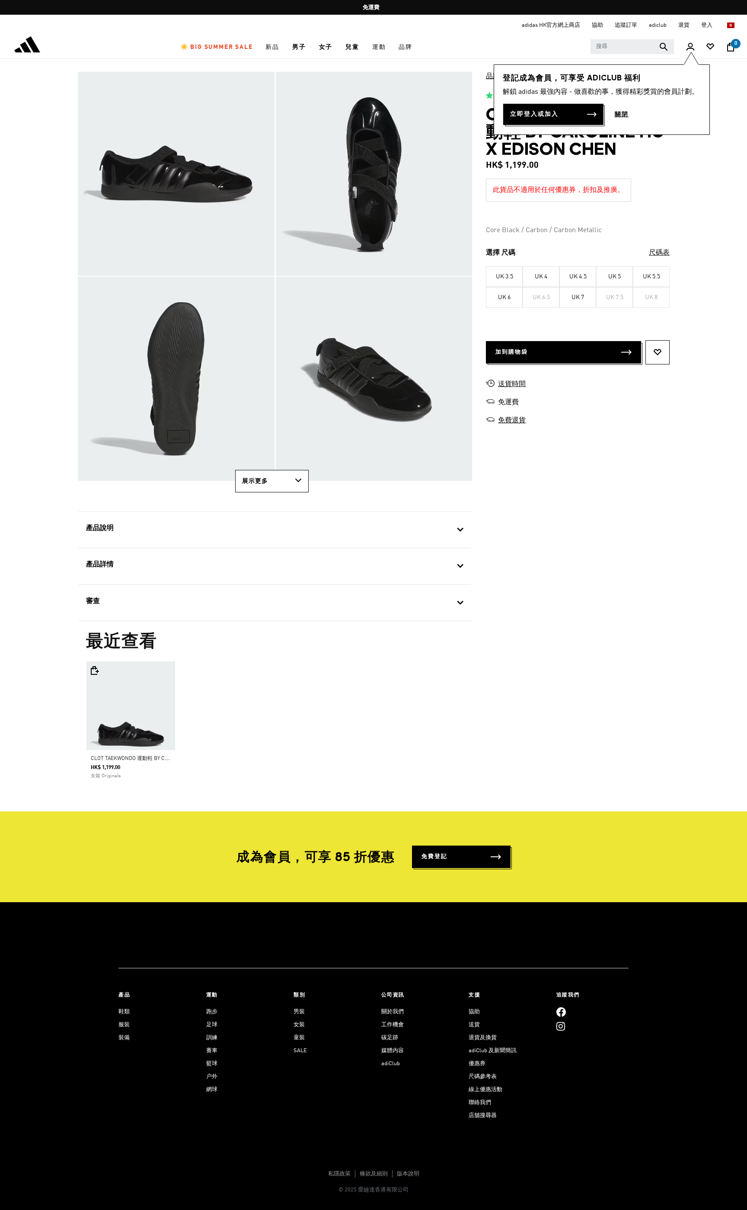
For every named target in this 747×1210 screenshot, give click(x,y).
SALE (300, 1051)
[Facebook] (561, 1012)
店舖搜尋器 (483, 1115)
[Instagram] (560, 1026)
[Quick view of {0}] (94, 670)
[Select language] (731, 25)
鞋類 (124, 1012)
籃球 (211, 1063)
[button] (216, 47)
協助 (474, 1012)
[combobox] (632, 46)
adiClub (390, 1063)
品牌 (493, 76)
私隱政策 (339, 1174)
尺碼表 (659, 252)
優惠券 (477, 1063)
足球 (211, 1025)
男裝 (299, 1012)
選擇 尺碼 (500, 252)
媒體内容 (392, 1051)
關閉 (622, 115)
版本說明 (408, 1174)
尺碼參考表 (483, 1076)
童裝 (299, 1038)
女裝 (299, 1025)
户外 (211, 1076)
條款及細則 (374, 1174)
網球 (211, 1089)
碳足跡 (389, 1038)
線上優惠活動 (485, 1089)
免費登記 (434, 856)
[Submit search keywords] (664, 47)
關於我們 (392, 1012)
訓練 (211, 1038)
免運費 (371, 7)
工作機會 (392, 1025)
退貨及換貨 (483, 1038)
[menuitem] (216, 47)
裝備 (124, 1038)
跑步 (211, 1012)
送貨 (474, 1025)
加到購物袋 (511, 352)
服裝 (124, 1025)
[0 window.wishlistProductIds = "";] (710, 47)
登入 (707, 25)
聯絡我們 (480, 1102)
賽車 (211, 1051)
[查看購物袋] (730, 47)
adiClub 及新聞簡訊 (493, 1051)
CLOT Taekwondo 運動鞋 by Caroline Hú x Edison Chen (162, 758)
